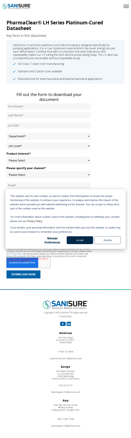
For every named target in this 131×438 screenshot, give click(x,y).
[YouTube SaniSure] (63, 323)
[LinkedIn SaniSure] (69, 323)
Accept (80, 240)
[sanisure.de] (32, 6)
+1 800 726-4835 (65, 351)
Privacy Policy (34, 220)
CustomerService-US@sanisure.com (65, 358)
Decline (108, 240)
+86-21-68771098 (65, 419)
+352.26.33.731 (65, 385)
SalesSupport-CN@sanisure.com (65, 425)
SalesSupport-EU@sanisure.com (65, 392)
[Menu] (98, 6)
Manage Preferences (52, 240)
